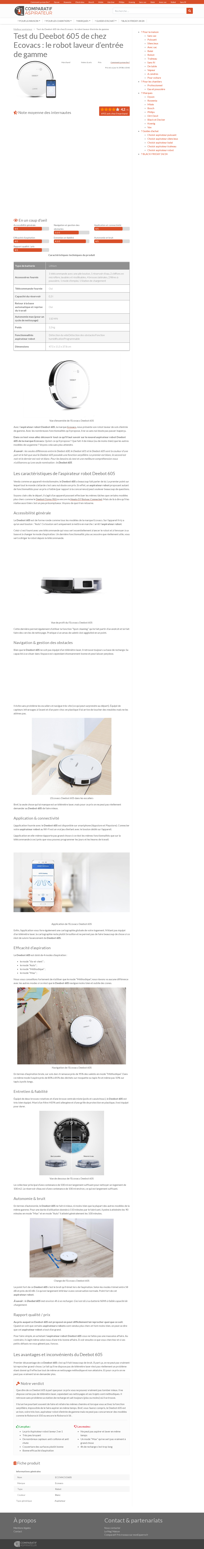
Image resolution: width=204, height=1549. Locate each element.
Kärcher (111, 2)
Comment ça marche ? (40, 2)
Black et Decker (156, 119)
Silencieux (152, 43)
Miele (100, 2)
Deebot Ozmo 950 (46, 499)
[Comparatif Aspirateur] (32, 10)
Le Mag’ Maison (112, 1531)
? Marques (82, 21)
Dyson (56, 2)
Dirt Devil (152, 115)
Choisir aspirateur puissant (161, 134)
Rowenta (67, 2)
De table (152, 66)
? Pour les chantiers (57, 21)
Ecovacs (71, 426)
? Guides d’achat (105, 21)
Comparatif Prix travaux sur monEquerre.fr (126, 1534)
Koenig (132, 2)
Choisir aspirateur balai (160, 142)
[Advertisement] (72, 144)
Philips (121, 2)
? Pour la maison (28, 21)
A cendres (152, 73)
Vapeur (151, 69)
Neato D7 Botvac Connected (86, 499)
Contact (18, 1531)
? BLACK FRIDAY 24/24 (132, 21)
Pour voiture (154, 77)
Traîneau (152, 58)
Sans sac (142, 2)
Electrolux (80, 2)
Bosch (91, 2)
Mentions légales (22, 1528)
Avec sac (163, 2)
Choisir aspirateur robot (160, 150)
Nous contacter (112, 1528)
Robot (173, 2)
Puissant (152, 39)
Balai (153, 2)
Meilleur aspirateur (23, 29)
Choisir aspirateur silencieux (162, 138)
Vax (149, 127)
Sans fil (183, 2)
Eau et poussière (156, 89)
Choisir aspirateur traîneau (161, 146)
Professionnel (154, 85)
